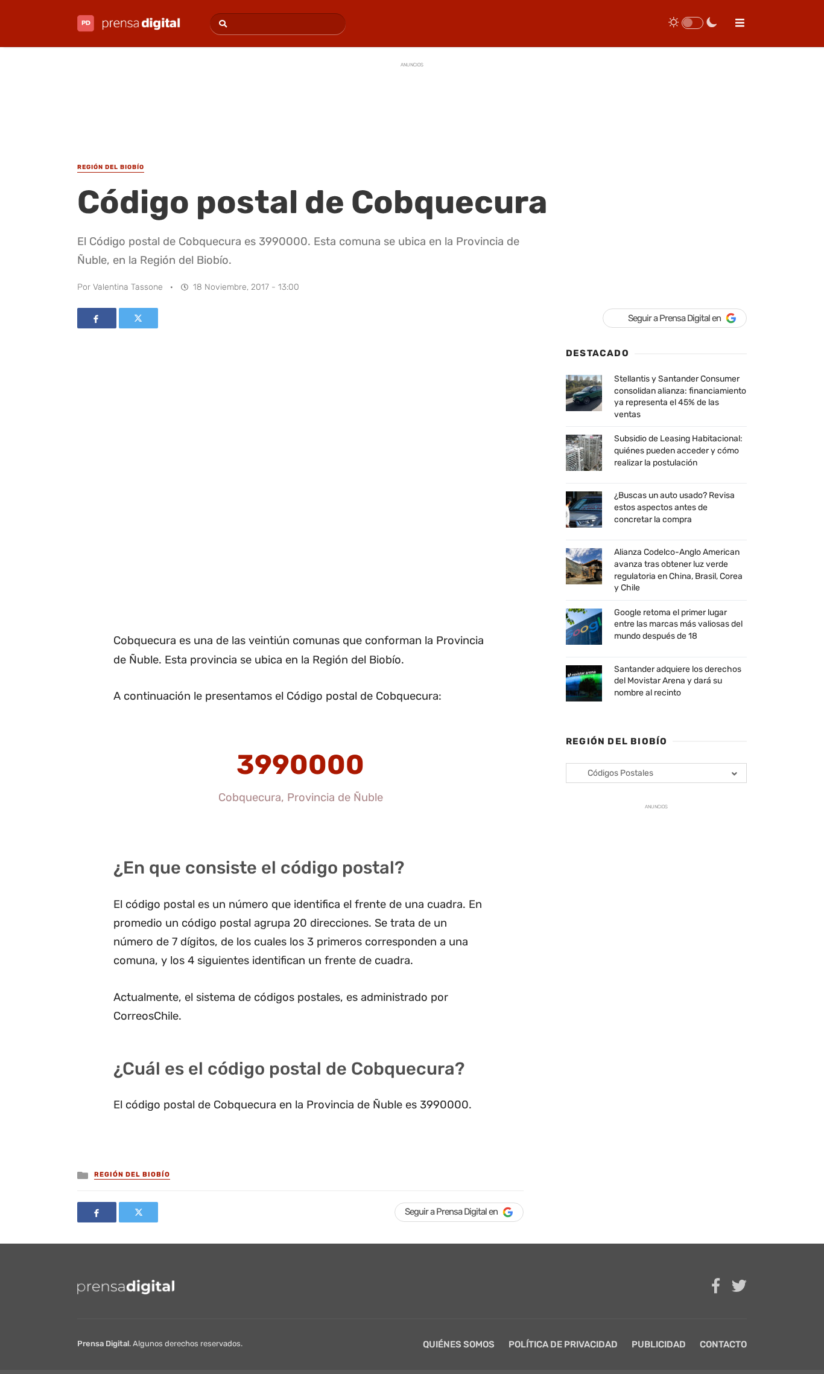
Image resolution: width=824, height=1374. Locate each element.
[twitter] (739, 1286)
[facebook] (716, 1286)
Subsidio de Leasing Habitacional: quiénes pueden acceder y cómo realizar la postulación (678, 450)
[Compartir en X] (138, 318)
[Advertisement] (412, 102)
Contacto (723, 1344)
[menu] (735, 19)
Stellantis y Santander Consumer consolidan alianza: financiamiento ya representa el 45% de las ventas (680, 397)
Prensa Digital (103, 1343)
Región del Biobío (132, 1174)
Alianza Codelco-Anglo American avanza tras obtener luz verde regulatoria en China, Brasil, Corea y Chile (678, 570)
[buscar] (221, 23)
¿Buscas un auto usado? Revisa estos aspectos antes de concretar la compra (674, 507)
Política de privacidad (563, 1344)
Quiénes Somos (459, 1344)
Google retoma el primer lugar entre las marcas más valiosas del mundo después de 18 (678, 624)
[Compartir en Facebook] (96, 318)
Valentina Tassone (128, 287)
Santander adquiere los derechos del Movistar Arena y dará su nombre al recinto (677, 681)
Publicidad (659, 1344)
